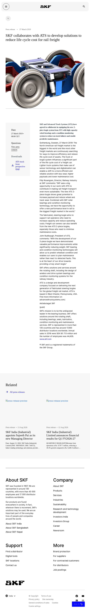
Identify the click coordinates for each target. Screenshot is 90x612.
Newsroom (58, 530)
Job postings (59, 570)
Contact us (11, 565)
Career (56, 526)
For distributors (60, 565)
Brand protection (61, 551)
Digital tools (11, 556)
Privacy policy (34, 599)
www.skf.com (45, 339)
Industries (58, 500)
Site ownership (48, 599)
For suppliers (59, 556)
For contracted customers (66, 560)
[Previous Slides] (11, 431)
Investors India (60, 516)
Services (57, 495)
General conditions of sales (39, 603)
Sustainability (59, 504)
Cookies (55, 603)
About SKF (58, 486)
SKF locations (12, 560)
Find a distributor (14, 551)
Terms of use (46, 596)
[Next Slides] (78, 431)
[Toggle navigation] (6, 6)
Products (57, 490)
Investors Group (61, 521)
